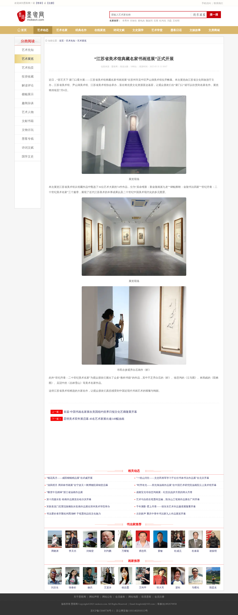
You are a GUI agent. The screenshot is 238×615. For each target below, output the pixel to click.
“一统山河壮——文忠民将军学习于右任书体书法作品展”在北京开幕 (172, 478)
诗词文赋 (119, 30)
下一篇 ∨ (56, 418)
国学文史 (28, 156)
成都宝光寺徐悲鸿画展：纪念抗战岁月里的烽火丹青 (164, 492)
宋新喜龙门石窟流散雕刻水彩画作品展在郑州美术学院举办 (78, 506)
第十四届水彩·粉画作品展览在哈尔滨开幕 (69, 499)
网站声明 (94, 596)
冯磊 (169, 20)
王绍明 (176, 20)
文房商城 (214, 30)
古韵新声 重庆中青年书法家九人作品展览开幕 (161, 513)
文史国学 (138, 30)
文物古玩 (28, 130)
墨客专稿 (28, 138)
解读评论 (28, 85)
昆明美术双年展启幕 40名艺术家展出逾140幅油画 (94, 418)
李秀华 (125, 20)
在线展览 (100, 30)
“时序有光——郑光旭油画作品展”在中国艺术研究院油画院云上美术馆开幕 (176, 485)
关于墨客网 (80, 596)
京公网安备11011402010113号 (132, 610)
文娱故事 (195, 30)
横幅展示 (28, 94)
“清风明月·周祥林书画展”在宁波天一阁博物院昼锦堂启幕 (77, 485)
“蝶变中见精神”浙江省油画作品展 (65, 492)
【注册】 (50, 3)
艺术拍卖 (28, 67)
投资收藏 (28, 76)
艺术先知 (28, 50)
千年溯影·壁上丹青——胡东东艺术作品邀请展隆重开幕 (166, 506)
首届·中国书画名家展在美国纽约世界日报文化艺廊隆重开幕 (100, 411)
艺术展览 (28, 58)
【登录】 (39, 3)
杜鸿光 (162, 20)
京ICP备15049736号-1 (101, 610)
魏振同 (149, 20)
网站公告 (107, 596)
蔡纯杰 (141, 20)
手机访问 (206, 3)
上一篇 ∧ (56, 411)
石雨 (156, 20)
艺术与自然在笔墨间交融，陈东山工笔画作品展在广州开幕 (168, 499)
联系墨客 (146, 596)
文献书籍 (28, 121)
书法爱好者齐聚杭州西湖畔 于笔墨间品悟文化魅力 (74, 513)
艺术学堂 (157, 30)
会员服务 (120, 596)
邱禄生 (133, 20)
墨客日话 (176, 30)
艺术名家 (61, 30)
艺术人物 (28, 112)
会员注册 (159, 596)
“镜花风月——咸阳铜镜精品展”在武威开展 (70, 478)
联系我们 (218, 3)
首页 (24, 30)
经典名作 (81, 30)
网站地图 (133, 596)
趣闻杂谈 (28, 103)
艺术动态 (42, 30)
